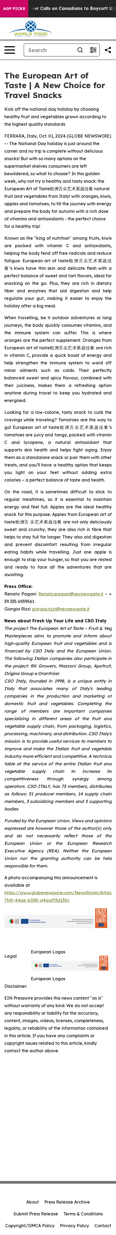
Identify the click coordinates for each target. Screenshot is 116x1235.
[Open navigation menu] (9, 50)
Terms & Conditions (83, 1213)
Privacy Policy (74, 1225)
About (32, 1202)
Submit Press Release (35, 1213)
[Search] (80, 50)
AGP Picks (14, 8)
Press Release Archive (67, 1202)
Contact (102, 1225)
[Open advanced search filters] (93, 50)
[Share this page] (108, 50)
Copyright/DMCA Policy (29, 1225)
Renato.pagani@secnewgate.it (70, 594)
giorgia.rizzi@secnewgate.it (61, 609)
